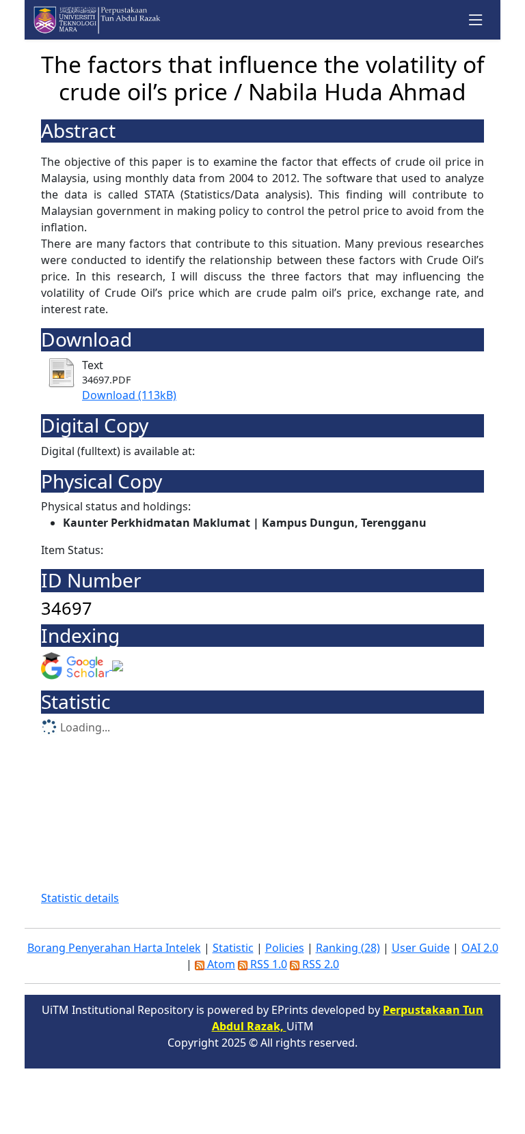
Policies (284, 947)
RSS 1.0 (267, 964)
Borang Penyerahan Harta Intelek (114, 947)
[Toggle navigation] (476, 20)
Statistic (233, 947)
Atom (219, 964)
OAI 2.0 (479, 947)
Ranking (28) (348, 947)
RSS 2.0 (319, 964)
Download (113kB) (129, 395)
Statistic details (80, 897)
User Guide (421, 947)
